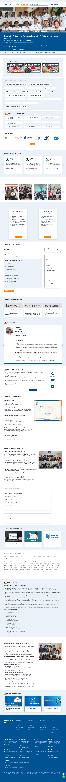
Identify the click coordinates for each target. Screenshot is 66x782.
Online (54, 270)
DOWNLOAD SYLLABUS (9, 290)
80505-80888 (7, 744)
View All (32, 144)
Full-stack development (19, 722)
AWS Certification (30, 722)
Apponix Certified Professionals (9, 773)
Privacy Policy (50, 280)
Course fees (31, 52)
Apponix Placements (50, 772)
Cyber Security (18, 729)
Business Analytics (31, 727)
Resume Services (47, 773)
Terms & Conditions (21, 773)
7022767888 (51, 755)
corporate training (19, 772)
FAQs (54, 52)
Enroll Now (18, 236)
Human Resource (30, 729)
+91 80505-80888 (50, 250)
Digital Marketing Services (55, 773)
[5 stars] (8, 49)
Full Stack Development (14, 762)
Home (5, 42)
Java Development (54, 725)
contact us (13, 772)
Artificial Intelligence (54, 729)
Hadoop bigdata (42, 720)
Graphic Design (53, 727)
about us (9, 772)
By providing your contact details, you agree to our (53, 280)
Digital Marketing (18, 720)
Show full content (33, 390)
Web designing (30, 725)
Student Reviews (57, 772)
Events (16, 773)
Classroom (49, 270)
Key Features (12, 52)
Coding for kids (53, 732)
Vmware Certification (42, 727)
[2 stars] (5, 49)
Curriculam (20, 52)
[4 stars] (7, 49)
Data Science (18, 725)
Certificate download (35, 772)
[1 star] (4, 49)
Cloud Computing (7, 762)
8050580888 (51, 746)
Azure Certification (42, 725)
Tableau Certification (42, 722)
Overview (7, 52)
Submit (52, 283)
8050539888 (37, 754)
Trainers (36, 773)
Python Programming (54, 722)
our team (5, 772)
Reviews (25, 52)
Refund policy (27, 773)
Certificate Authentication (27, 772)
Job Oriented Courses (42, 772)
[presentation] (3, 165)
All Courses (25, 4)
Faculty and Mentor (39, 52)
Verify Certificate (41, 773)
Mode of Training (49, 268)
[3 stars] (6, 49)
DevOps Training (30, 720)
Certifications (48, 52)
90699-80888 (37, 746)
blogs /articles (32, 773)
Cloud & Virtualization (19, 727)
